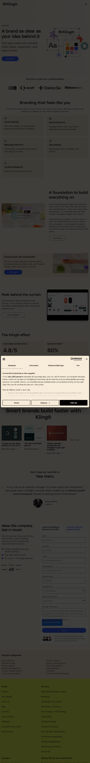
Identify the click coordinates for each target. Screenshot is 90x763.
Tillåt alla (73, 403)
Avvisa (16, 403)
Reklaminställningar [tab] (56, 365)
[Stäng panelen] (86, 359)
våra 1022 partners (15, 377)
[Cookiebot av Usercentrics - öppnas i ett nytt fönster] (72, 359)
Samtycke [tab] (12, 365)
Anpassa (43, 403)
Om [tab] (78, 365)
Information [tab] (33, 365)
